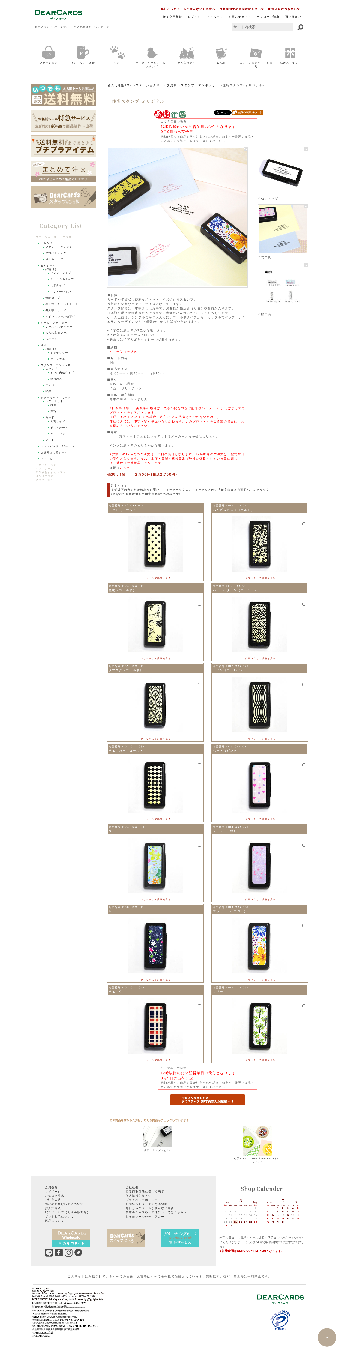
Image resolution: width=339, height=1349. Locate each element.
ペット (117, 62)
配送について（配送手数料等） (67, 1212)
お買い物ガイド (240, 16)
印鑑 (48, 391)
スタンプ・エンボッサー (200, 85)
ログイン (194, 16)
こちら (220, 140)
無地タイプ (52, 297)
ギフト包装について (59, 1216)
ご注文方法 (53, 1199)
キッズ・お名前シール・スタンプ (152, 64)
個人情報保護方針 (139, 1195)
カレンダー (48, 243)
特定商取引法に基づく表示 (145, 1191)
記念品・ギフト (290, 62)
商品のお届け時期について (64, 1204)
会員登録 (51, 1187)
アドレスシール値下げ (60, 316)
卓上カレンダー (55, 259)
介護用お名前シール (54, 452)
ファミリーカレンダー (60, 246)
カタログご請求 (268, 16)
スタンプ (51, 368)
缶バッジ (51, 338)
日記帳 (221, 62)
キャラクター (59, 352)
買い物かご (293, 16)
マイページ (215, 16)
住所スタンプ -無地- (157, 1150)
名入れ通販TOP (119, 85)
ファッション (48, 62)
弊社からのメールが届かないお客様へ (188, 9)
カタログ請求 (54, 1195)
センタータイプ (60, 272)
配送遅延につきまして (284, 9)
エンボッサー (54, 385)
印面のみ (56, 378)
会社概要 (132, 1187)
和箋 (53, 405)
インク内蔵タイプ (62, 372)
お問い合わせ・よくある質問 (147, 1204)
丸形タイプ (57, 285)
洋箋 (53, 411)
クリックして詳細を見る (156, 578)
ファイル (47, 458)
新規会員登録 (172, 16)
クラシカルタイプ (62, 279)
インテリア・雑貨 (83, 62)
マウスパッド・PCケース (58, 446)
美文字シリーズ (55, 310)
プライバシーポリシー (142, 1199)
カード (49, 417)
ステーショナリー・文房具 (256, 64)
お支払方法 (53, 1208)
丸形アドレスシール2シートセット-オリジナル (258, 1160)
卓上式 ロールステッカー (63, 304)
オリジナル (57, 359)
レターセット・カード (56, 397)
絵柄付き (51, 269)
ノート (49, 440)
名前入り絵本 (187, 62)
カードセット (59, 433)
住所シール (48, 265)
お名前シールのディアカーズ (147, 1216)
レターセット (54, 401)
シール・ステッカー (54, 322)
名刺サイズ (57, 421)
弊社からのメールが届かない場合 (150, 1208)
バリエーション (60, 291)
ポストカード (59, 427)
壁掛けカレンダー (57, 253)
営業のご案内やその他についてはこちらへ (156, 1212)
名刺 (44, 345)
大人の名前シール (57, 332)
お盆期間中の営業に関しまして (242, 9)
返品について (54, 1220)
